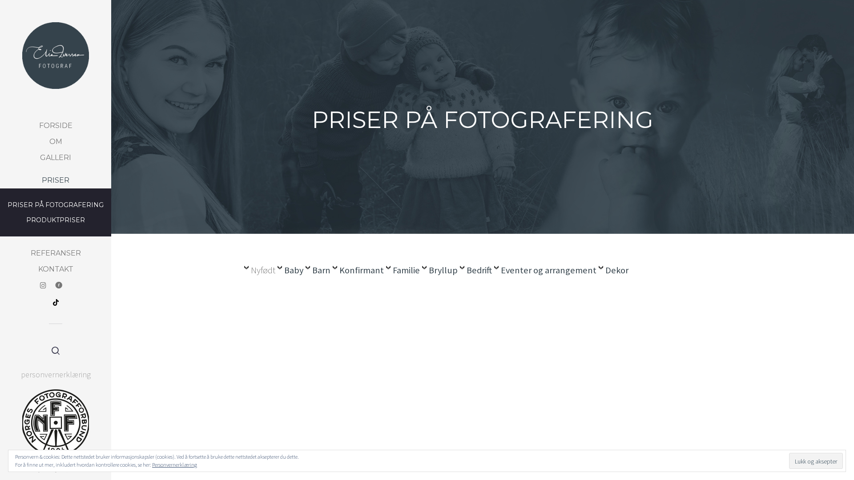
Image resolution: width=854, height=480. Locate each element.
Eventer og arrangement (548, 270)
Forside (56, 125)
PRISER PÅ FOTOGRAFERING (56, 205)
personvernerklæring (56, 374)
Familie (406, 270)
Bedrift (479, 270)
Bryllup (443, 270)
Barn (321, 270)
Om (55, 141)
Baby (293, 270)
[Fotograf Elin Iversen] (55, 55)
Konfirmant (361, 270)
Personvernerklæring (174, 464)
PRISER (55, 180)
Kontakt (55, 269)
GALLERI (55, 157)
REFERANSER (56, 253)
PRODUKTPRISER (55, 220)
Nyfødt (263, 270)
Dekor (616, 270)
